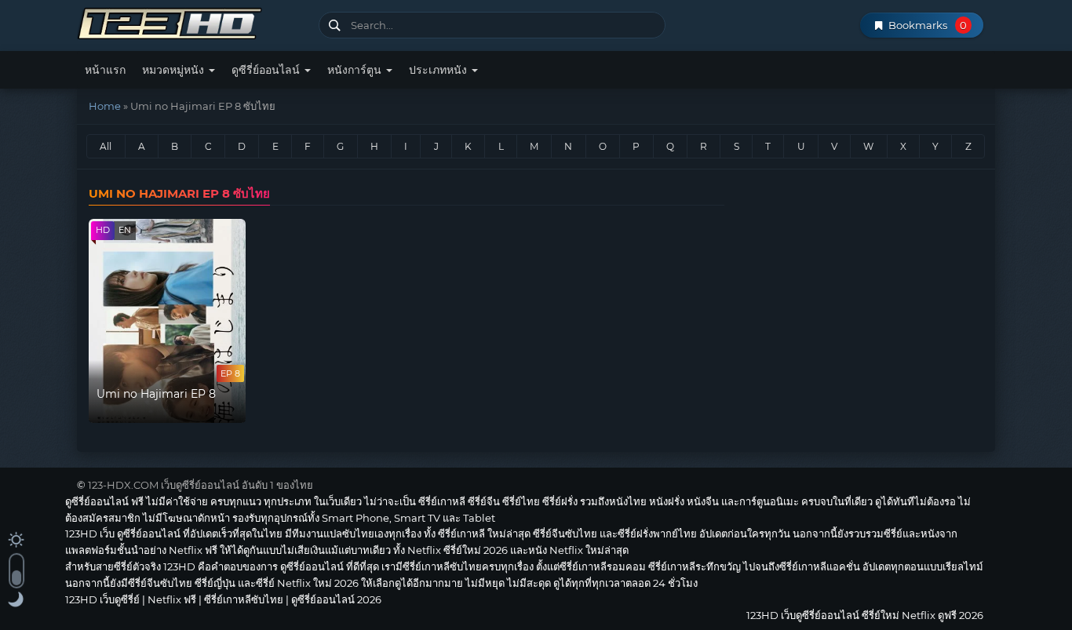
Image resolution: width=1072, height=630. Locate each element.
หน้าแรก (105, 70)
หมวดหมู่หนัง (174, 70)
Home (105, 106)
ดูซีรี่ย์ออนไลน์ (267, 70)
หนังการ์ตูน (356, 70)
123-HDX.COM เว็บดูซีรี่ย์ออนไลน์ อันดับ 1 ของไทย (200, 485)
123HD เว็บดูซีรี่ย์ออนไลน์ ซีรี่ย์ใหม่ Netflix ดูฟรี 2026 (192, 21)
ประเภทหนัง (439, 70)
